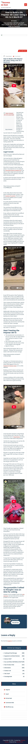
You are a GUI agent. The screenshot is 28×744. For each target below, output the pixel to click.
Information (7, 667)
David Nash (14, 619)
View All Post (15, 622)
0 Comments (17, 56)
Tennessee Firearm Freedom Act (13, 170)
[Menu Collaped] (25, 4)
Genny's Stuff (7, 659)
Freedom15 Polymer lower (9, 366)
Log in (7, 694)
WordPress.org (9, 707)
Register (8, 689)
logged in (9, 641)
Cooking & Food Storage (10, 653)
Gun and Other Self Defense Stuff (14, 23)
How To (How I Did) (9, 664)
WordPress (20, 742)
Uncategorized (8, 676)
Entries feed (9, 698)
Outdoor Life (7, 670)
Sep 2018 (23, 50)
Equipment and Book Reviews (12, 656)
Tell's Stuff (7, 673)
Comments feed (10, 702)
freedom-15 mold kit (10, 196)
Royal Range (17, 437)
